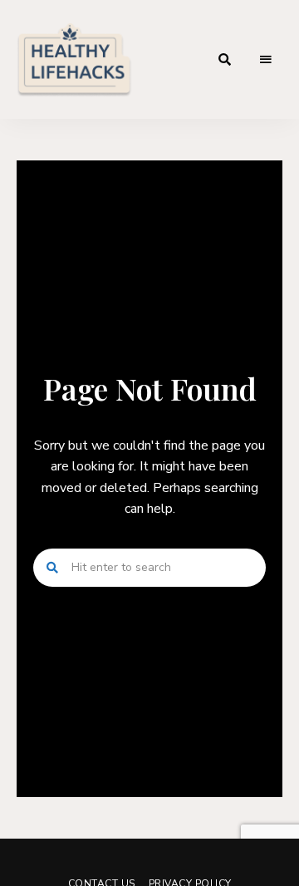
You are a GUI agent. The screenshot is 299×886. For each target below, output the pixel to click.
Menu (265, 59)
